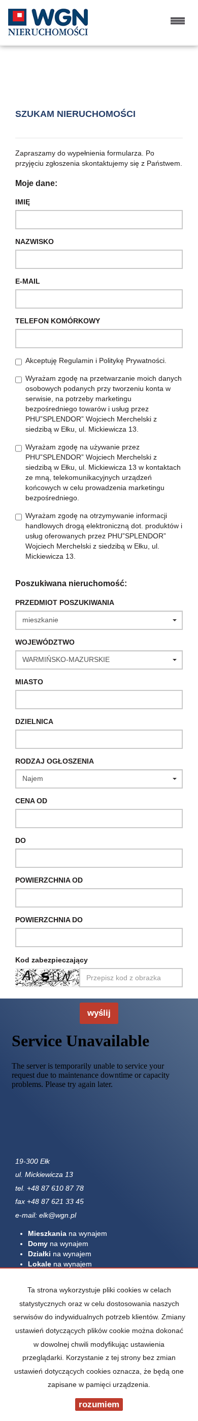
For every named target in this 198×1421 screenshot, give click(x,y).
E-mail (27, 281)
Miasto (29, 682)
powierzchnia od (49, 880)
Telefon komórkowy (57, 321)
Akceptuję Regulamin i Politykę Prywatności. (96, 360)
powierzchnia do (49, 920)
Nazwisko (34, 241)
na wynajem (67, 1233)
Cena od (31, 801)
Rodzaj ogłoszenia (54, 761)
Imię (22, 202)
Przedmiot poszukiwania (64, 602)
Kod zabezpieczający (51, 960)
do (20, 840)
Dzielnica (34, 721)
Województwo (45, 642)
